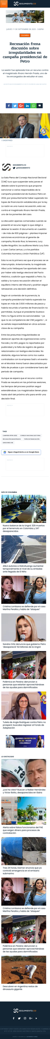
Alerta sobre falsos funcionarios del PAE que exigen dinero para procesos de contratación (23, 830)
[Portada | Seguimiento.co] (25, 1010)
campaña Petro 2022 (10, 435)
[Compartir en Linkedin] (27, 105)
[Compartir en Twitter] (15, 105)
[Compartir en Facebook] (9, 105)
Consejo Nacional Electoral (30, 435)
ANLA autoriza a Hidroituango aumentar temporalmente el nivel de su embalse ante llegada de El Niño (23, 568)
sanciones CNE (8, 443)
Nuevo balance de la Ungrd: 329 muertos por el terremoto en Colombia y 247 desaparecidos (24, 528)
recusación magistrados (12, 439)
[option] (25, 127)
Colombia (25, 35)
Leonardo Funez (32, 1037)
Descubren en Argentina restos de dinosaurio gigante (20, 988)
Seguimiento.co (19, 165)
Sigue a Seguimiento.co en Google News (23, 452)
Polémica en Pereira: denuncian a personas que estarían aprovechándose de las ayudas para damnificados (23, 684)
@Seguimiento (23, 168)
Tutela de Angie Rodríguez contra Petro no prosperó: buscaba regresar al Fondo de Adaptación (24, 725)
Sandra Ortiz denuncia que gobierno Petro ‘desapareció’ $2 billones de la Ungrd (24, 645)
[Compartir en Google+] (21, 105)
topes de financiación (31, 439)
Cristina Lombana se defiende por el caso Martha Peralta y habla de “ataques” (24, 608)
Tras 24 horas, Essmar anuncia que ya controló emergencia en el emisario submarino (22, 870)
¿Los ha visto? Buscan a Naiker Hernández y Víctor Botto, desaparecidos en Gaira (24, 791)
